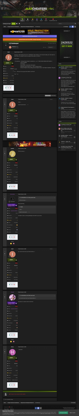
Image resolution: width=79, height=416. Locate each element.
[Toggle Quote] (19, 197)
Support (41, 20)
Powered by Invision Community (69, 408)
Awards (46, 20)
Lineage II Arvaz (65, 109)
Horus (12, 346)
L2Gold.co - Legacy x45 (65, 141)
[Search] (75, 23)
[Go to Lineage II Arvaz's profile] (59, 108)
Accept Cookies (64, 412)
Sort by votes (47, 95)
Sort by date (53, 95)
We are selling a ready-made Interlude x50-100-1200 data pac (66, 129)
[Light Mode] (19, 23)
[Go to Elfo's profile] (59, 67)
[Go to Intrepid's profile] (12, 297)
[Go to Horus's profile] (12, 352)
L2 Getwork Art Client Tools (66, 77)
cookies (17, 413)
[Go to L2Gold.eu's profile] (59, 142)
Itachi (17, 46)
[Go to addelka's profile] (59, 129)
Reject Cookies (72, 412)
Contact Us (12, 409)
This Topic (71, 23)
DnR (63, 91)
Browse (22, 20)
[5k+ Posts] (11, 243)
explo (63, 78)
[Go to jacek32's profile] (12, 154)
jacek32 (12, 148)
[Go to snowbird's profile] (59, 147)
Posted (68, 69)
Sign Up (13, 23)
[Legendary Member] (14, 243)
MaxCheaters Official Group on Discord (30, 36)
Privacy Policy (6, 409)
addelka (62, 131)
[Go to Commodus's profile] (12, 199)
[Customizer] (17, 23)
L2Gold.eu (63, 142)
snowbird (62, 148)
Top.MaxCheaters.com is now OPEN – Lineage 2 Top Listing (30, 39)
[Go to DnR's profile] (59, 89)
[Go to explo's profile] (59, 78)
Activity (27, 20)
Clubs (37, 20)
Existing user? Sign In (7, 23)
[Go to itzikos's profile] (59, 136)
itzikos (62, 137)
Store (32, 20)
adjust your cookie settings (45, 413)
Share (45, 47)
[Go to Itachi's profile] (10, 47)
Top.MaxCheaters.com (53, 20)
